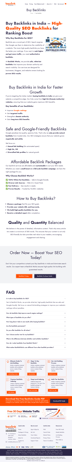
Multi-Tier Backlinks (51, 452)
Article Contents (10, 450)
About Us (49, 4)
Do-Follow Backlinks (40, 450)
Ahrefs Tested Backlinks (20, 452)
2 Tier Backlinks (32, 454)
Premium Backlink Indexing (52, 450)
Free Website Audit (39, 4)
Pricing (31, 4)
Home (26, 4)
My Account (61, 4)
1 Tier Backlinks (23, 454)
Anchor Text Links (42, 452)
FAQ (55, 4)
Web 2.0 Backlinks (15, 454)
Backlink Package (59, 454)
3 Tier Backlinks (40, 454)
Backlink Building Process (21, 450)
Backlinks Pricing (31, 450)
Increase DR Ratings (49, 454)
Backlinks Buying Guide (32, 452)
